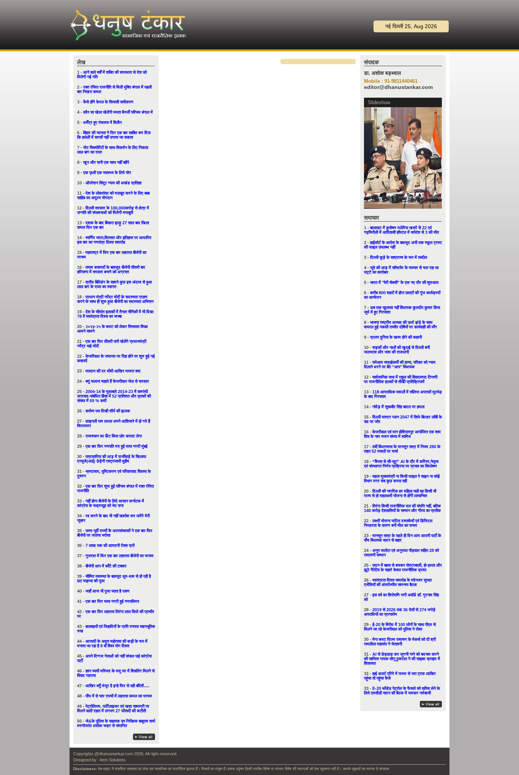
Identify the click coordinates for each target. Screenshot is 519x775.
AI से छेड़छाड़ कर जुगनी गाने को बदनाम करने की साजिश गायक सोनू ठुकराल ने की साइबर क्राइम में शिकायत (402, 659)
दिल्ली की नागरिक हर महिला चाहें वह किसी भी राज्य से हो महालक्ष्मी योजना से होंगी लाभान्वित (400, 493)
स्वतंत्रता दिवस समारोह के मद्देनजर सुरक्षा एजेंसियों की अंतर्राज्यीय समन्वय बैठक (398, 582)
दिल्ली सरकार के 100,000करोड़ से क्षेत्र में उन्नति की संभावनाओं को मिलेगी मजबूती (113, 210)
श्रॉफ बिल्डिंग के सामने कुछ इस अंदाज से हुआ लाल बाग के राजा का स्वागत (114, 284)
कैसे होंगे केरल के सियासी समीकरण (108, 102)
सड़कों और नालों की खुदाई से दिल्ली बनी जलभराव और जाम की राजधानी (397, 349)
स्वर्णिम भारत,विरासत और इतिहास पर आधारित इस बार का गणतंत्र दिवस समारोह (114, 239)
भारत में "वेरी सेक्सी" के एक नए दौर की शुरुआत (404, 282)
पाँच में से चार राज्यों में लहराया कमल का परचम (118, 696)
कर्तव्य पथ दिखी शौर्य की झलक (107, 411)
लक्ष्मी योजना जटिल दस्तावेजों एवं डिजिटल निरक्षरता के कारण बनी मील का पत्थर (398, 523)
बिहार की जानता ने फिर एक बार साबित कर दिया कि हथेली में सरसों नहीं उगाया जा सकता (113, 134)
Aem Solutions (113, 760)
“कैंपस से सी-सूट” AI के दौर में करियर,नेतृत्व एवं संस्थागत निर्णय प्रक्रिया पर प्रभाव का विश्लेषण (401, 463)
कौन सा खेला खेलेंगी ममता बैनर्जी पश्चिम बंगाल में (118, 112)
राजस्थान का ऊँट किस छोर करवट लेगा (113, 436)
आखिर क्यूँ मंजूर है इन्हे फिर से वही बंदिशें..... (117, 685)
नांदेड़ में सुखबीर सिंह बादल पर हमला (398, 406)
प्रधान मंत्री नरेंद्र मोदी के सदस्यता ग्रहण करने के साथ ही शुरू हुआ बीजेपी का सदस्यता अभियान (115, 299)
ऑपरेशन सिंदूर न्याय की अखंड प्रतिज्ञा (113, 183)
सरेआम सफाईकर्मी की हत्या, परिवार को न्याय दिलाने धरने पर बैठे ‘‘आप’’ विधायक (399, 364)
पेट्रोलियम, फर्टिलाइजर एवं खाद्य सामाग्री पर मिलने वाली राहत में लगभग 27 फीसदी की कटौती (113, 708)
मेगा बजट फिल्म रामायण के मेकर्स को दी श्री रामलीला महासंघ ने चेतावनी (400, 641)
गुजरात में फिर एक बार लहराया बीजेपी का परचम (119, 555)
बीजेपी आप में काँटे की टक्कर (106, 566)
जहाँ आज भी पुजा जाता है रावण (107, 591)
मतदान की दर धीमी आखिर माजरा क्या (112, 371)
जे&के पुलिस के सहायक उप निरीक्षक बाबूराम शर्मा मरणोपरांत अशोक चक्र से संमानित (116, 723)
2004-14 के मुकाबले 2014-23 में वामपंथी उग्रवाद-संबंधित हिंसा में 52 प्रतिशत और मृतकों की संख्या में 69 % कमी (114, 396)
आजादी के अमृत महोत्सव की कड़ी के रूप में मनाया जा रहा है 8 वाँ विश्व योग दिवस (112, 643)
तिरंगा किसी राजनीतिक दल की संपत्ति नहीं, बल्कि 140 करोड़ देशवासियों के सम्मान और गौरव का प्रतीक (402, 508)
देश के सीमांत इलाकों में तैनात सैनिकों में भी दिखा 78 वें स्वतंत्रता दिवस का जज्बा (115, 314)
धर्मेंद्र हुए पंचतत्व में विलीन (102, 122)
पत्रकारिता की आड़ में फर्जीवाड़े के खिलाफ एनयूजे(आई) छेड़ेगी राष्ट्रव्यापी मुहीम (111, 458)
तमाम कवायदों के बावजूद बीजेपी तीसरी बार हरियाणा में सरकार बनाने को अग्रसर (111, 269)
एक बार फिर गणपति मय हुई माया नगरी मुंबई (116, 446)
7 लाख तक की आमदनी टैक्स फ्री (109, 545)
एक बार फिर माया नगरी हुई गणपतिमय (112, 601)
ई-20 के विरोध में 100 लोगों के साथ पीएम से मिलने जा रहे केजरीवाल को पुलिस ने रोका (400, 626)
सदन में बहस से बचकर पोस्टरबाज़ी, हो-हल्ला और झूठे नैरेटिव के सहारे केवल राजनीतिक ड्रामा (403, 567)
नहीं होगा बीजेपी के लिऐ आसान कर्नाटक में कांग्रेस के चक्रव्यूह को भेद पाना (110, 503)
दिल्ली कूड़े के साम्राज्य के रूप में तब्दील (398, 257)
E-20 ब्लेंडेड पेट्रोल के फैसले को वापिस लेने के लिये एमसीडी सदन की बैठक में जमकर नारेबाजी (402, 690)
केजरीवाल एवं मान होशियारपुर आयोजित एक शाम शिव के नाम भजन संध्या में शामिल (402, 434)
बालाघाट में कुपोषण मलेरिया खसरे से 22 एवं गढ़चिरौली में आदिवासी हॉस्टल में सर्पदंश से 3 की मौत (401, 230)
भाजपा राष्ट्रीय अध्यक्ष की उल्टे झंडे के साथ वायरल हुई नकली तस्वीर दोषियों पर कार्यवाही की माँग (400, 324)
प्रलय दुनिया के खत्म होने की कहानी (396, 337)
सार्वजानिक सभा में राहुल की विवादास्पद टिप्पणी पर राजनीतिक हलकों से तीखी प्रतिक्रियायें (400, 379)
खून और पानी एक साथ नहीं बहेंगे (106, 162)
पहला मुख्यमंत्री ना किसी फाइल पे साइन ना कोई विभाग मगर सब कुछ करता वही (402, 478)
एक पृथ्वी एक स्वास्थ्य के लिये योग (107, 172)
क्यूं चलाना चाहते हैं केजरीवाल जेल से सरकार (117, 381)
